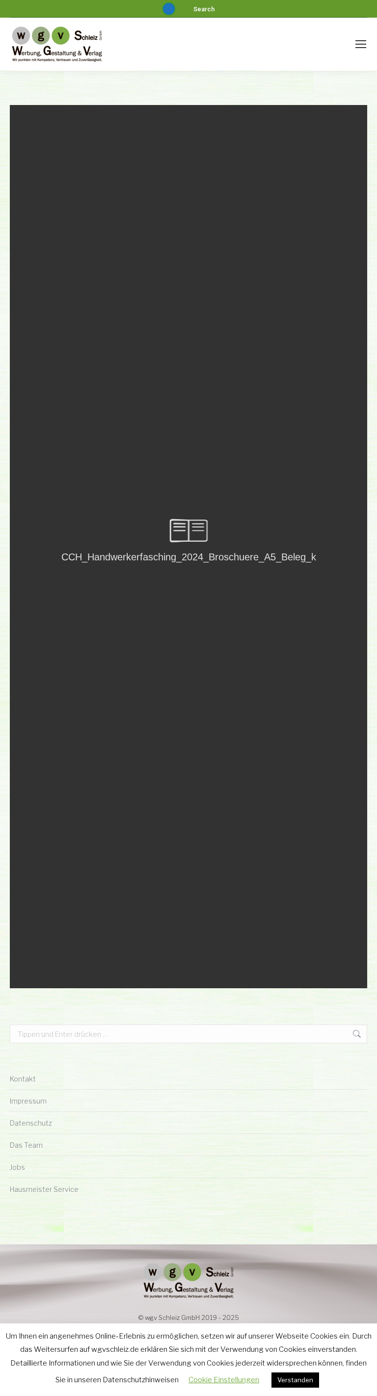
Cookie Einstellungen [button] (223, 1379)
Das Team (26, 1145)
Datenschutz (31, 1123)
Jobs (17, 1167)
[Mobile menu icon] (360, 44)
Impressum (28, 1101)
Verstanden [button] (295, 1380)
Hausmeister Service (44, 1189)
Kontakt (23, 1079)
